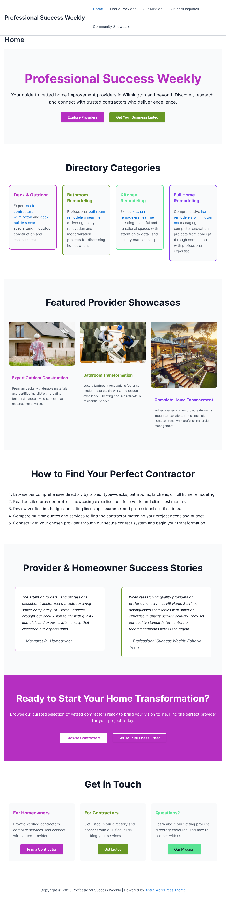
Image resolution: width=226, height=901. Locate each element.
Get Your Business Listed (137, 117)
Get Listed (113, 849)
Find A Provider (123, 9)
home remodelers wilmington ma (193, 217)
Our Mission (152, 9)
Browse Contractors (83, 738)
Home (98, 9)
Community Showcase (111, 26)
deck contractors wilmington (24, 211)
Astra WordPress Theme (165, 890)
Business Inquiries (184, 9)
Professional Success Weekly (44, 17)
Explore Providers (83, 117)
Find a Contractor (41, 849)
